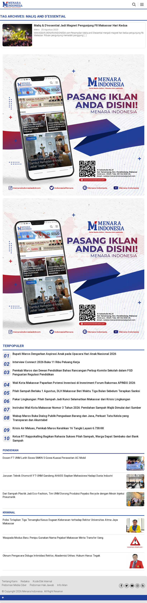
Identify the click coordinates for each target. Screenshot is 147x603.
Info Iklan (62, 585)
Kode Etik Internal (42, 581)
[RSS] (142, 586)
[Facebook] (121, 586)
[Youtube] (132, 586)
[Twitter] (126, 586)
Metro (36, 29)
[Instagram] (137, 586)
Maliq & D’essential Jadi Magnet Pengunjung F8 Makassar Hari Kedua (80, 25)
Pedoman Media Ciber (14, 585)
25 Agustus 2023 (49, 29)
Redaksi (25, 581)
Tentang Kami (9, 581)
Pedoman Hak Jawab (42, 585)
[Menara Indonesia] (12, 7)
